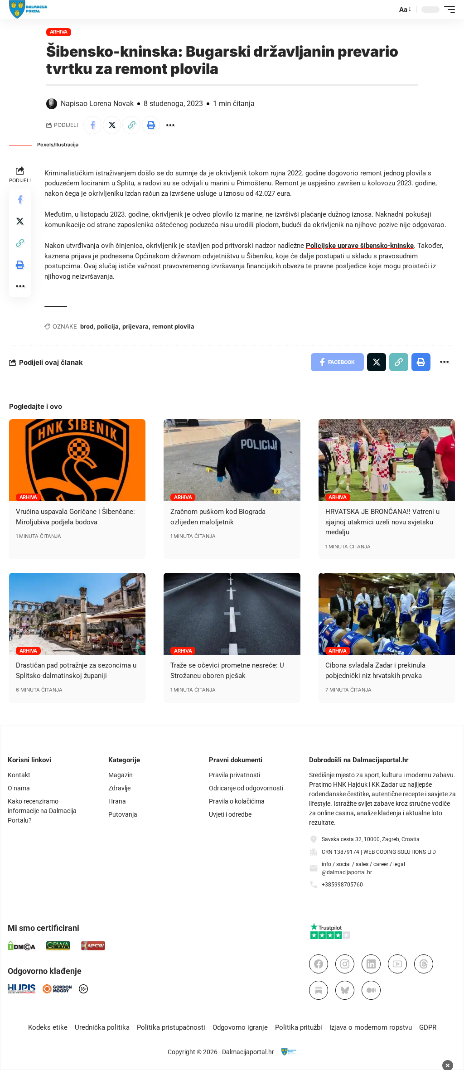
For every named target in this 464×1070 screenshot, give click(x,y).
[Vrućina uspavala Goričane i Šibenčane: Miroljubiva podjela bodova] (77, 460)
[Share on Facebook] (92, 125)
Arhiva (59, 32)
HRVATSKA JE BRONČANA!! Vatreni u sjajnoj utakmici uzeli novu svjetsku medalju (382, 522)
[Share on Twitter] (112, 125)
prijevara (135, 326)
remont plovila (173, 326)
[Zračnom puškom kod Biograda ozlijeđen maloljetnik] (232, 460)
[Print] (151, 125)
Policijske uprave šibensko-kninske (360, 246)
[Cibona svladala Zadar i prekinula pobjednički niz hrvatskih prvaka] (387, 614)
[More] (170, 125)
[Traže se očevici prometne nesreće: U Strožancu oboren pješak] (232, 614)
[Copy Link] (131, 125)
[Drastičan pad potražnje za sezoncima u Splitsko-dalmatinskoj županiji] (77, 614)
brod (86, 326)
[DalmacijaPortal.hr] (28, 9)
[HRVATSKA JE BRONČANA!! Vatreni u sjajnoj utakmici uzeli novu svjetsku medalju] (387, 460)
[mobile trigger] (447, 9)
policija (108, 326)
